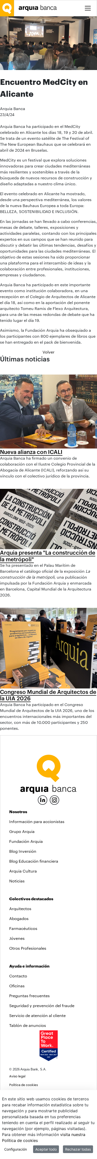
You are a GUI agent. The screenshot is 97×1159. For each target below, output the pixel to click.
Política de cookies (23, 1085)
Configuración (15, 1149)
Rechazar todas (78, 1149)
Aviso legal (17, 1076)
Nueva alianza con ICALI (31, 452)
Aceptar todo (46, 1149)
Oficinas (17, 985)
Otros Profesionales (27, 948)
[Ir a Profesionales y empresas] (39, 8)
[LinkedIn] (43, 799)
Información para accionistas (36, 821)
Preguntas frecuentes (29, 995)
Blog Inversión (22, 851)
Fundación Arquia (26, 841)
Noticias (17, 880)
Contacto (18, 975)
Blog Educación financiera (33, 861)
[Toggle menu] (88, 8)
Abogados (19, 918)
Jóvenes (17, 938)
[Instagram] (54, 799)
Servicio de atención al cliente (37, 1015)
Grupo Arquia (22, 831)
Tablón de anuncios (27, 1025)
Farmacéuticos (23, 928)
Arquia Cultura (23, 871)
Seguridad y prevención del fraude (41, 1005)
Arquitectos (20, 908)
